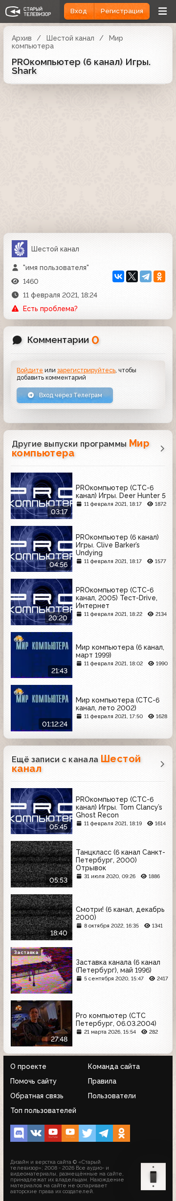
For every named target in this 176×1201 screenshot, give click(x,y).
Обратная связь (37, 1096)
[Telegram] (146, 276)
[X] (132, 276)
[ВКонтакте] (118, 276)
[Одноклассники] (159, 276)
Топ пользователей (43, 1110)
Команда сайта (114, 1066)
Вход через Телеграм (70, 395)
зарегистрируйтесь (86, 370)
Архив (22, 38)
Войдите (30, 370)
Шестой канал (70, 38)
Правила (102, 1081)
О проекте (28, 1066)
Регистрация (122, 11)
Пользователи (112, 1096)
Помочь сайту (33, 1081)
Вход (78, 11)
